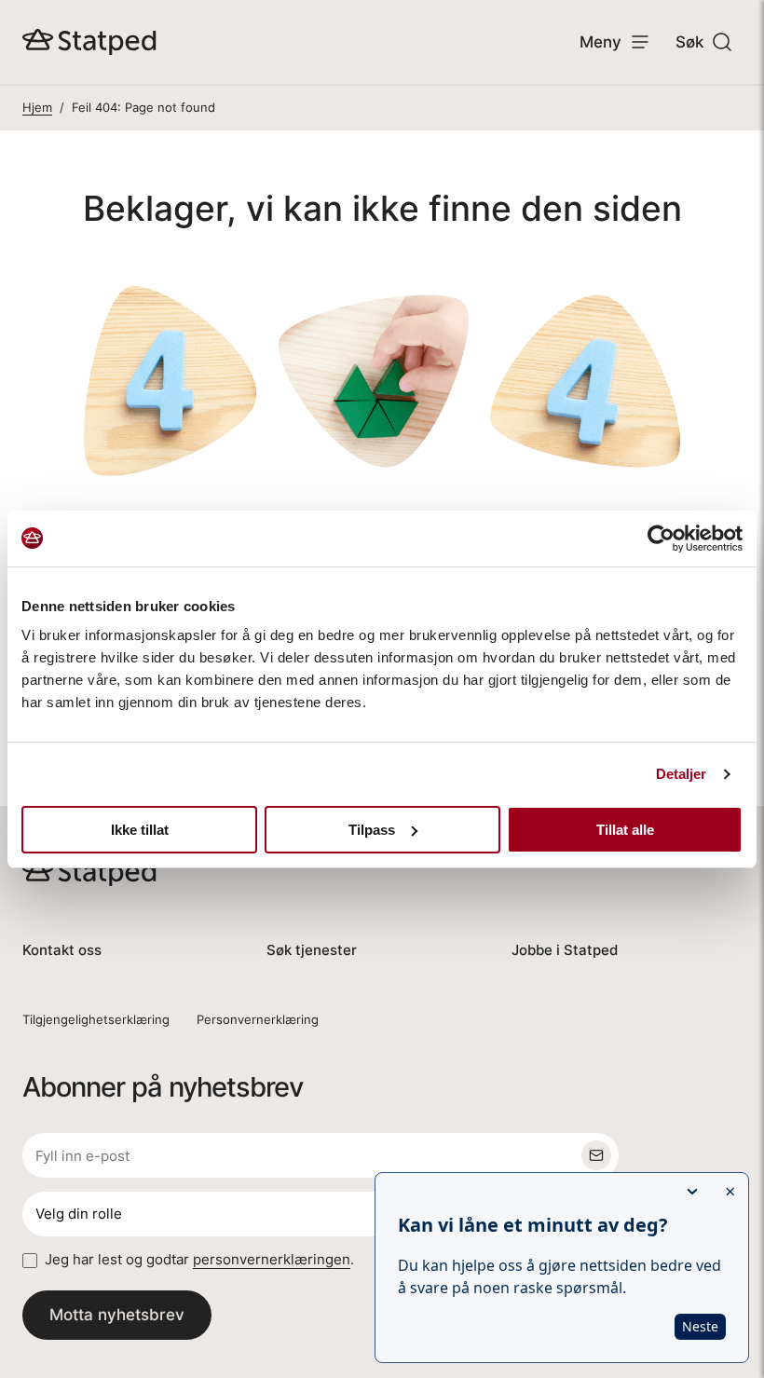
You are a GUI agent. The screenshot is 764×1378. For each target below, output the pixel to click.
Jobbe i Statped (565, 950)
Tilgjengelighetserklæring (96, 1019)
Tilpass (371, 830)
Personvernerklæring (258, 1019)
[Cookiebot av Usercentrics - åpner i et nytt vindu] (661, 539)
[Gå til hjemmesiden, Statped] (89, 42)
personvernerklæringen (271, 1259)
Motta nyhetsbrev (116, 1314)
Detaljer (681, 774)
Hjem (37, 107)
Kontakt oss (62, 950)
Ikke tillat (140, 830)
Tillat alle (625, 830)
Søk (689, 41)
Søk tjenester (311, 950)
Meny (600, 41)
